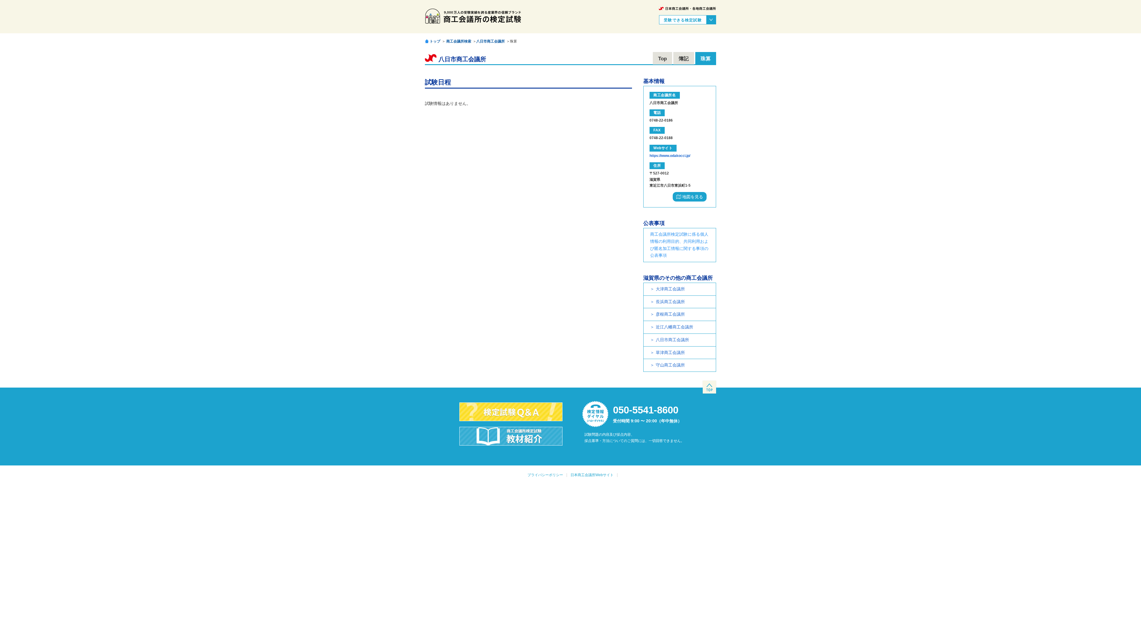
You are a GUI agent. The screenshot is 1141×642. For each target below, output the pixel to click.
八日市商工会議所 (490, 41)
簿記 (684, 59)
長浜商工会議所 (670, 301)
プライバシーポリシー (545, 475)
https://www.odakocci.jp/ (670, 156)
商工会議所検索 (458, 41)
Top (662, 59)
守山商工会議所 (670, 365)
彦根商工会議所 (670, 314)
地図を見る (692, 196)
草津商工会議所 (670, 352)
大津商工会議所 (670, 289)
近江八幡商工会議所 (674, 327)
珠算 (706, 59)
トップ (435, 41)
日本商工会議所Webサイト (592, 475)
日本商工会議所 (687, 8)
